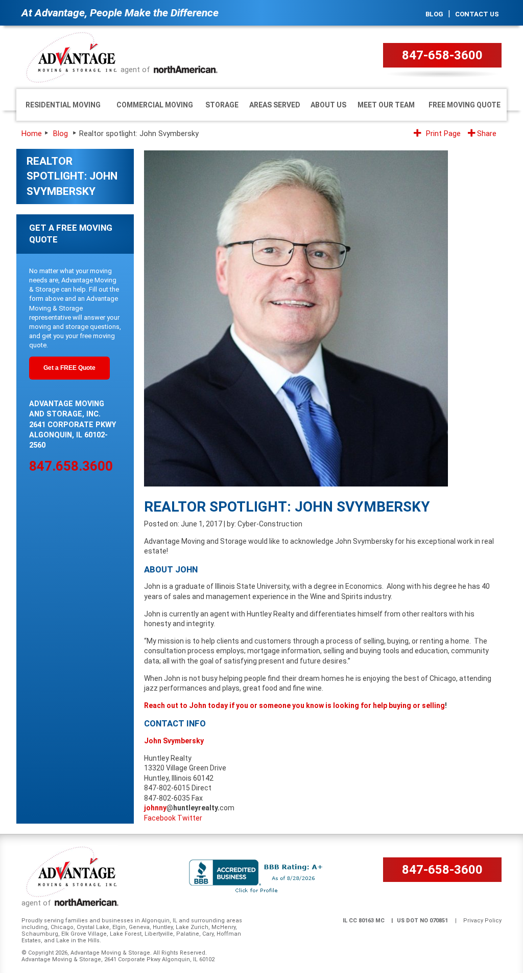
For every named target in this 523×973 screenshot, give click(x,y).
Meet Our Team (386, 105)
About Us (328, 105)
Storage (222, 105)
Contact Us (477, 14)
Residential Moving (63, 105)
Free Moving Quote (465, 105)
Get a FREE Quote (69, 367)
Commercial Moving (154, 105)
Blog (434, 14)
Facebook (160, 818)
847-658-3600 (442, 55)
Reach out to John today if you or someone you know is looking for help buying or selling (294, 705)
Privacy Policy (482, 920)
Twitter (189, 818)
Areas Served (274, 105)
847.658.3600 (71, 466)
